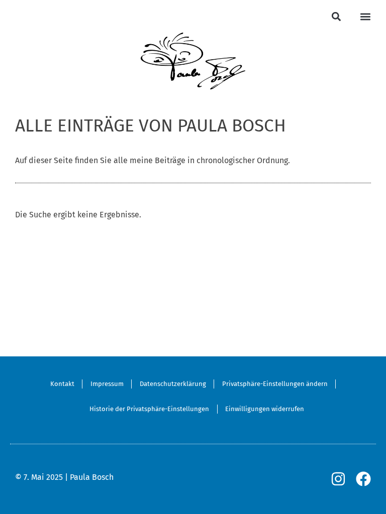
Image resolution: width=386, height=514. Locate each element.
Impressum (107, 384)
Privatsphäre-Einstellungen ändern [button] (275, 384)
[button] (336, 16)
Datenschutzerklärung (173, 384)
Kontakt (62, 384)
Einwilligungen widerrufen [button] (264, 409)
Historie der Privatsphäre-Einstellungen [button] (149, 409)
